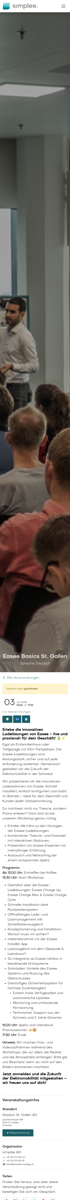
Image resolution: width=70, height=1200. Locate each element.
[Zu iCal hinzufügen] (7, 719)
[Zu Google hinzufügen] (26, 719)
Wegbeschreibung (19, 1133)
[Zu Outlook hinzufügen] (17, 719)
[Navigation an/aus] (63, 6)
